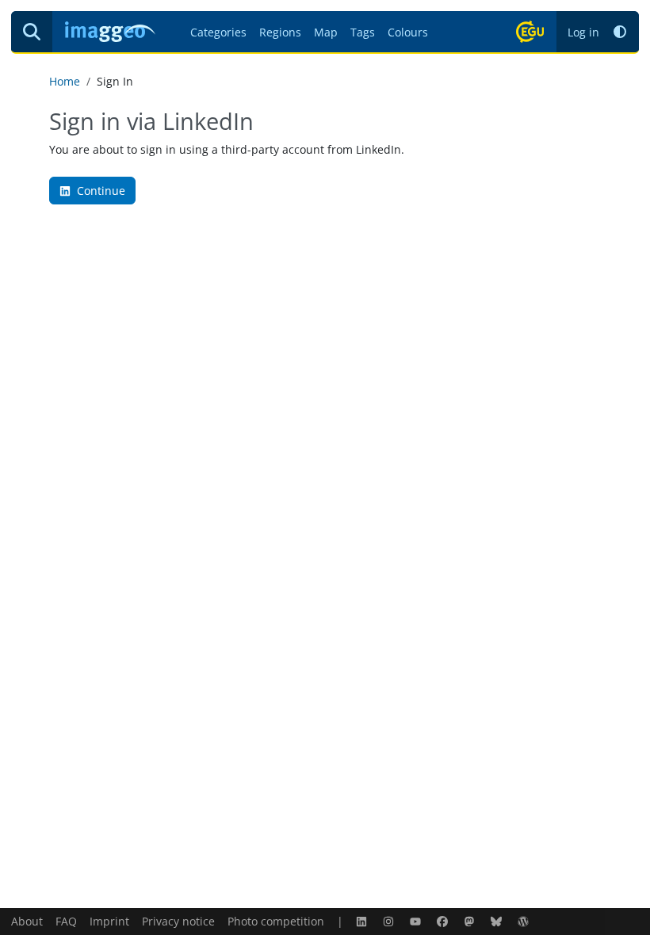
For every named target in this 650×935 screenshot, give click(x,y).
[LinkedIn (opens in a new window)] (363, 921)
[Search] (31, 31)
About (27, 921)
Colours (408, 32)
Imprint (109, 921)
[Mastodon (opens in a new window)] (471, 921)
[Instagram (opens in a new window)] (390, 921)
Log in (583, 32)
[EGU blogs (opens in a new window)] (525, 921)
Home (64, 81)
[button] (620, 32)
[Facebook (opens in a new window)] (444, 921)
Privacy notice (178, 921)
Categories (218, 32)
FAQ (66, 921)
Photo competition (276, 921)
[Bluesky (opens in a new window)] (498, 921)
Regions (280, 32)
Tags (362, 32)
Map (326, 32)
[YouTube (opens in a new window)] (417, 921)
